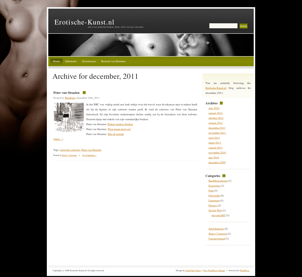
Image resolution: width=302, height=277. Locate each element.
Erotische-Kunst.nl (84, 22)
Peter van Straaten (66, 92)
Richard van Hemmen (113, 61)
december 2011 (217, 128)
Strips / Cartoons (69, 155)
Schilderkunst (216, 228)
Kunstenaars (89, 61)
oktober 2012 (216, 118)
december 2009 (217, 162)
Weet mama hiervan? (119, 129)
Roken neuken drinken (120, 124)
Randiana (70, 98)
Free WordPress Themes (214, 270)
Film (211, 190)
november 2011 (217, 133)
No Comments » (89, 155)
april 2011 (214, 138)
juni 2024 (214, 108)
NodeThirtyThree (193, 270)
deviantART (219, 215)
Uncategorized (217, 238)
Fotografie (214, 195)
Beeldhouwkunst (218, 181)
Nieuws (213, 205)
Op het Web (215, 210)
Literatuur (214, 200)
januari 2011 (216, 147)
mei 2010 (214, 157)
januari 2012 (216, 123)
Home (56, 61)
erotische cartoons (70, 150)
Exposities (214, 185)
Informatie (71, 61)
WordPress (244, 270)
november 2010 (217, 152)
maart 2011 (215, 142)
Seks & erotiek (116, 134)
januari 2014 (216, 113)
